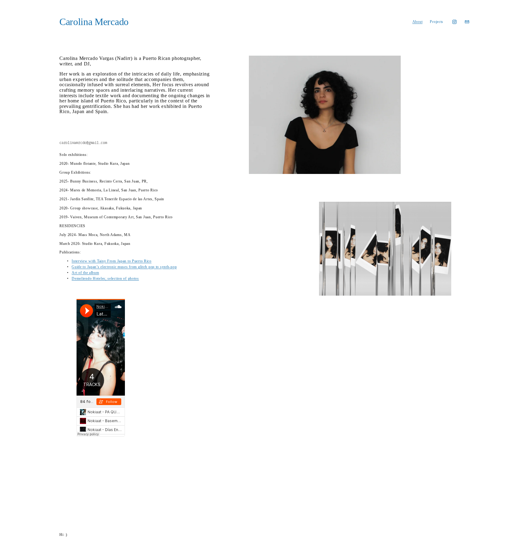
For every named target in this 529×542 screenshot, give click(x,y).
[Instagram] (454, 21)
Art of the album (85, 273)
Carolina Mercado (94, 21)
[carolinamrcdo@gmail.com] (467, 21)
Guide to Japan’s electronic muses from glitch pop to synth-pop (124, 267)
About (417, 22)
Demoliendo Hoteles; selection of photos (105, 278)
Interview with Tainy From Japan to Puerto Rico (112, 261)
